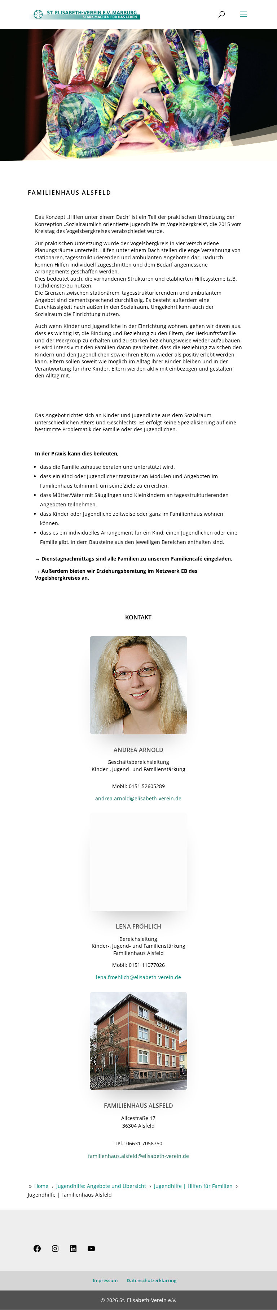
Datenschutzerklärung (151, 1280)
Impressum (105, 1280)
